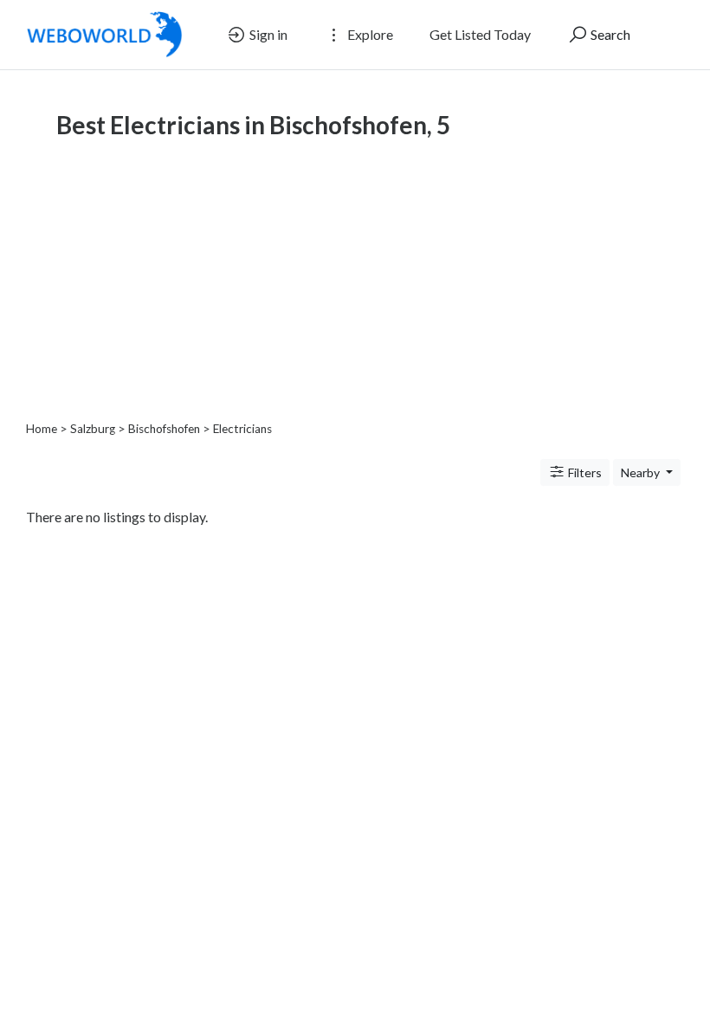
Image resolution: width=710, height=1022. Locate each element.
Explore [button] (369, 34)
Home (41, 429)
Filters (583, 472)
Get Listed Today (480, 34)
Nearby (641, 472)
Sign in (267, 34)
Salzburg (92, 429)
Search (609, 34)
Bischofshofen (164, 429)
